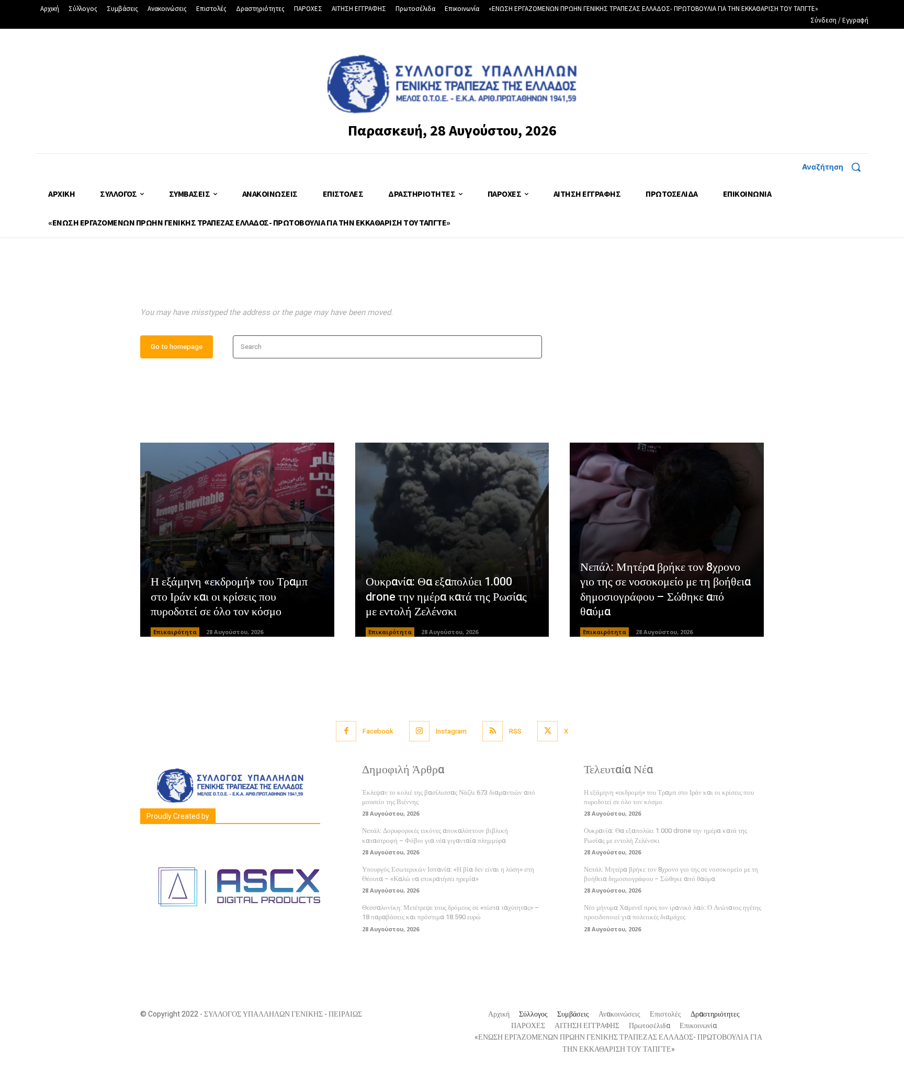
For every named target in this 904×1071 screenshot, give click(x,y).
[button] (835, 166)
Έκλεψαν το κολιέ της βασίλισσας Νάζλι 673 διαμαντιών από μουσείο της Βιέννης (448, 797)
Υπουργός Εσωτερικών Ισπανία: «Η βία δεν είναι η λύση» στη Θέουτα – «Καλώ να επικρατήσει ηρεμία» (448, 874)
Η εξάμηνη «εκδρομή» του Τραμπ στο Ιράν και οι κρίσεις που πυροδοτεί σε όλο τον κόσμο (229, 596)
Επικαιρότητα (175, 632)
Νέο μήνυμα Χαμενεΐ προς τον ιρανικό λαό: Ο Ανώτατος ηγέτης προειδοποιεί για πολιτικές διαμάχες (672, 912)
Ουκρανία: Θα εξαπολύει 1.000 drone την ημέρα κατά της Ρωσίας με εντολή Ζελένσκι (446, 596)
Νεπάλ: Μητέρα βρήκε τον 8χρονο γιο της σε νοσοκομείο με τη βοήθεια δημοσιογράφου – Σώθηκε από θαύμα (665, 590)
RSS (515, 731)
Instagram (451, 731)
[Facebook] (346, 731)
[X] (547, 731)
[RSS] (492, 731)
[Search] (530, 347)
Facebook (378, 731)
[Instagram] (419, 731)
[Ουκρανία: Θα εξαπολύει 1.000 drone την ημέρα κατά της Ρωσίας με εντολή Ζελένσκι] (452, 540)
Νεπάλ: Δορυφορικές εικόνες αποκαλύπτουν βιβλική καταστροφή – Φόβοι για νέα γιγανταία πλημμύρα (435, 835)
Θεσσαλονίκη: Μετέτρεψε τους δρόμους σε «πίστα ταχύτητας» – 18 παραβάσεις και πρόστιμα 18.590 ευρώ (450, 912)
